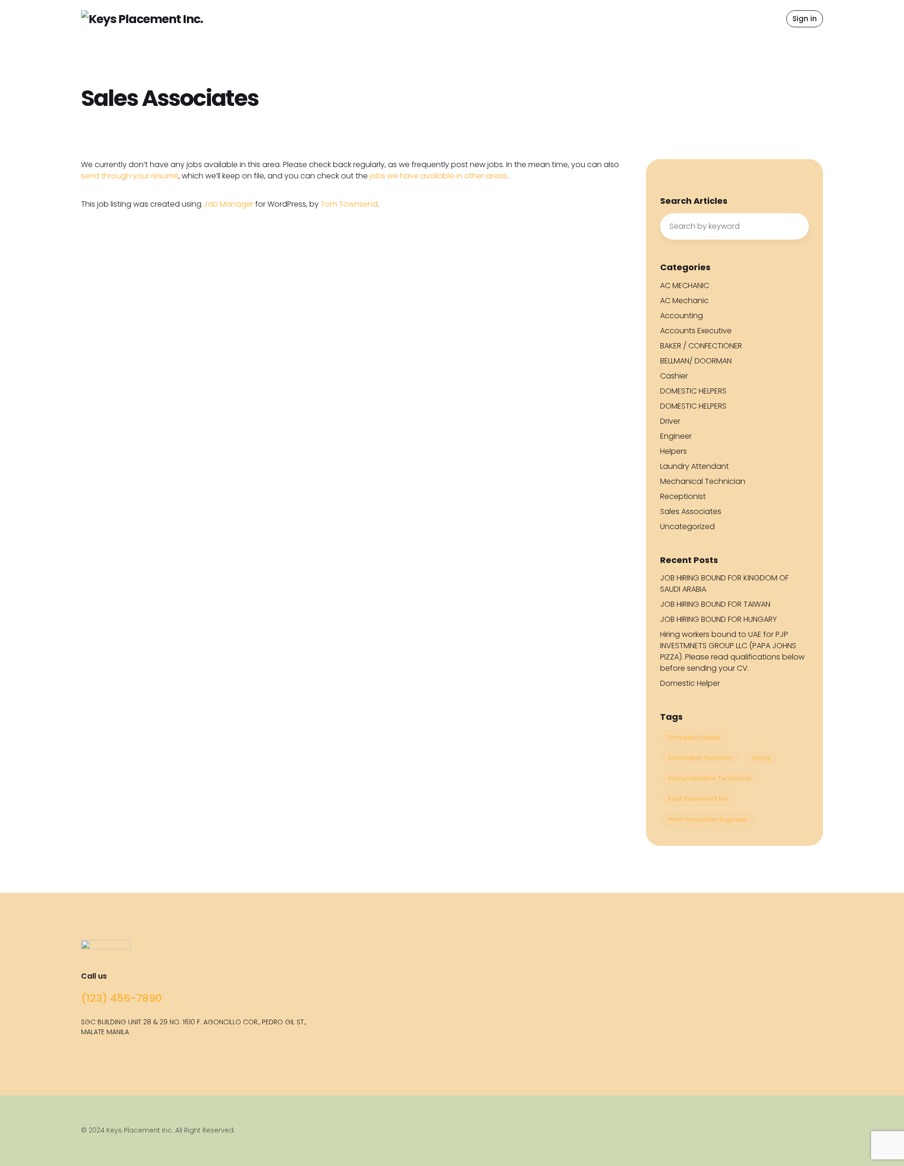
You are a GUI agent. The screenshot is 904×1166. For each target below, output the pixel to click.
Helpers (673, 451)
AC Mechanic (684, 300)
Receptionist (683, 496)
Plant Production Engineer (707, 819)
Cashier (674, 375)
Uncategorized (687, 526)
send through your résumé (129, 175)
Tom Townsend (349, 204)
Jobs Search (402, 19)
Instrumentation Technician (709, 778)
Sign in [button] (804, 19)
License (563, 32)
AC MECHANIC (684, 285)
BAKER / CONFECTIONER (701, 345)
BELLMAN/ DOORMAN (696, 360)
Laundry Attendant (694, 466)
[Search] (797, 226)
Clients (514, 19)
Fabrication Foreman (700, 757)
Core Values (572, 16)
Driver (670, 421)
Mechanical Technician (702, 481)
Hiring (761, 757)
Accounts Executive (696, 330)
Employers (463, 19)
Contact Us (624, 19)
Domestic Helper (690, 683)
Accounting (681, 315)
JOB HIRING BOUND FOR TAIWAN (715, 604)
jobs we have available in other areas (438, 175)
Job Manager (228, 204)
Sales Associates (690, 511)
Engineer (676, 436)
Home (350, 19)
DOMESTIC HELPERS (693, 391)
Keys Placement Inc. (698, 798)
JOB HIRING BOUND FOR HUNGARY (718, 619)
